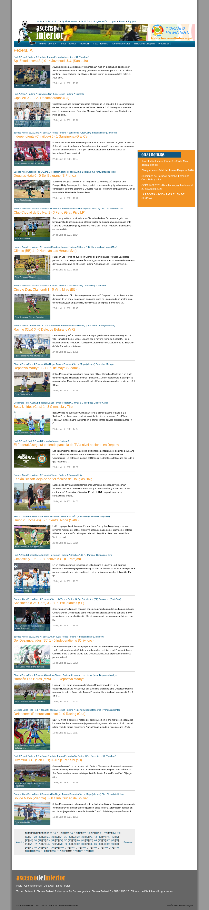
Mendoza (55, 247)
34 (61, 837)
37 (74, 837)
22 (105, 833)
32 (52, 837)
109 (111, 847)
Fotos (122, 21)
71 (31, 844)
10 (54, 833)
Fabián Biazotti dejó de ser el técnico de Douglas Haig (53, 479)
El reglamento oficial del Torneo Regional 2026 (167, 170)
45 (108, 837)
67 (108, 840)
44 (104, 837)
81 (74, 844)
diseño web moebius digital (180, 905)
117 (59, 851)
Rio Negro (43, 94)
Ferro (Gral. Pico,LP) (89, 208)
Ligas (113, 21)
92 (27, 847)
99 (57, 847)
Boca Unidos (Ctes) (98, 403)
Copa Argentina (100, 43)
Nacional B (84, 43)
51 (40, 840)
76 (52, 844)
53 (48, 840)
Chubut (17, 364)
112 (32, 851)
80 (70, 844)
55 (57, 840)
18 (88, 833)
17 (84, 833)
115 (48, 851)
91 (117, 844)
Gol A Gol (85, 21)
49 (31, 840)
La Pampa (56, 208)
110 (117, 847)
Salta (51, 403)
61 (82, 840)
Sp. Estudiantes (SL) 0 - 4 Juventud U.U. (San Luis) (51, 61)
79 (65, 844)
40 (87, 837)
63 (91, 840)
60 (78, 840)
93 (31, 847)
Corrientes (19, 403)
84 (87, 844)
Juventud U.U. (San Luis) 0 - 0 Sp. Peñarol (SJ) (48, 760)
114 (43, 851)
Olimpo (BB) (84, 247)
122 (86, 851)
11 (59, 833)
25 (118, 833)
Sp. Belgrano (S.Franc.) (90, 172)
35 (65, 837)
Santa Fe (47, 516)
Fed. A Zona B (43, 172)
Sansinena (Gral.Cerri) (80, 132)
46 (112, 837)
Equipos (132, 21)
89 (108, 844)
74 (44, 844)
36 (70, 837)
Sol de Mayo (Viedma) (84, 364)
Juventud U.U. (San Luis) (76, 57)
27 (31, 837)
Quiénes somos (70, 21)
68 (112, 840)
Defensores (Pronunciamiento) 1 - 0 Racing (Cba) (49, 714)
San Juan (53, 94)
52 (44, 840)
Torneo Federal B (46, 891)
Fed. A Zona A (20, 57)
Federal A (32, 57)
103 (78, 847)
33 (57, 837)
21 (101, 833)
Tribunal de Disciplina (144, 43)
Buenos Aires (20, 132)
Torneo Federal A (47, 43)
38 (78, 837)
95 (40, 847)
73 (40, 844)
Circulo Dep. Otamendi (95, 285)
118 (64, 851)
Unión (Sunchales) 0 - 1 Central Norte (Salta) (46, 520)
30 (44, 837)
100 (62, 847)
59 (74, 840)
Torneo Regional (67, 43)
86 (95, 844)
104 (84, 847)
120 (75, 851)
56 (61, 840)
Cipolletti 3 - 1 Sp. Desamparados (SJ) (41, 98)
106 (95, 847)
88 (104, 844)
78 (61, 844)
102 (73, 847)
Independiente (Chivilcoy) (104, 132)
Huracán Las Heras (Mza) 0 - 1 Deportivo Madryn (49, 679)
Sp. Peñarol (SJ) (82, 756)
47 (117, 837)
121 (80, 851)
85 (91, 844)
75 (48, 844)
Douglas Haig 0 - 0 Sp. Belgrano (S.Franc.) (45, 175)
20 (97, 833)
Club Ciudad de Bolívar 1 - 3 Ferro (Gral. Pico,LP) (49, 212)
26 (27, 837)
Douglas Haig (109, 172)
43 (100, 837)
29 (40, 837)
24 (114, 833)
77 (57, 844)
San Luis (42, 57)
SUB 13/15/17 (52, 21)
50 (35, 840)
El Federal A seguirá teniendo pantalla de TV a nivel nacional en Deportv (66, 445)
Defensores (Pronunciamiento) (104, 710)
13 (67, 833)
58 (70, 840)
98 (52, 847)
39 (82, 837)
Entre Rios (28, 710)
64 (95, 840)
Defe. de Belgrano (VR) (103, 325)
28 (35, 837)
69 (117, 840)
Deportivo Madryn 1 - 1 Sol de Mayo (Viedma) (47, 368)
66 (104, 840)
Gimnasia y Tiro (80, 403)
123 (91, 851)
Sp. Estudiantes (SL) (88, 599)
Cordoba (31, 172)
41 (91, 837)
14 (71, 833)
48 (27, 840)
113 (38, 851)
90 (112, 844)
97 (48, 847)
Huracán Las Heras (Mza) (104, 247)
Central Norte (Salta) (99, 516)
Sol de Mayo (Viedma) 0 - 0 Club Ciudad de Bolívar (51, 798)
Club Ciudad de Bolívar (112, 208)
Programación (100, 21)
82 (78, 844)
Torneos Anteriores (121, 43)
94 (35, 847)
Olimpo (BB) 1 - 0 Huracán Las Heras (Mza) (45, 251)
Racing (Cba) (84, 325)
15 (75, 833)
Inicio (39, 21)
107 (100, 847)
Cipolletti (80, 94)
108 (106, 847)
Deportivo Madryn (104, 364)
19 (93, 833)
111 (27, 851)
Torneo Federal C (101, 891)
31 (48, 837)
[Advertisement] (73, 9)
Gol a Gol (49, 885)
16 (80, 833)
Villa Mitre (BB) (76, 285)
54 (52, 840)
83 (82, 844)
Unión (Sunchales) (79, 516)
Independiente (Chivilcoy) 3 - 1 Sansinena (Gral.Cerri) (52, 136)
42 (95, 837)
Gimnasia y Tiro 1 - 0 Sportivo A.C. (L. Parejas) (47, 559)
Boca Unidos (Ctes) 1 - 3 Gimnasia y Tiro (43, 406)
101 (67, 847)
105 (89, 847)
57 (65, 840)
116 (54, 851)
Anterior (20, 842)
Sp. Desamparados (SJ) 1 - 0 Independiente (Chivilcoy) (53, 640)
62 (87, 840)
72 (35, 844)
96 (44, 847)
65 (100, 840)
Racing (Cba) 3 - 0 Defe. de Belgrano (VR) (44, 329)
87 (100, 844)
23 (110, 833)
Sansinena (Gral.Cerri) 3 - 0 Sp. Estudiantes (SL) (49, 603)
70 (27, 844)
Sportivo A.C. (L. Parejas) (83, 555)
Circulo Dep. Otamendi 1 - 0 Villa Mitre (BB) (45, 289)
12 (63, 833)
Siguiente (127, 842)
